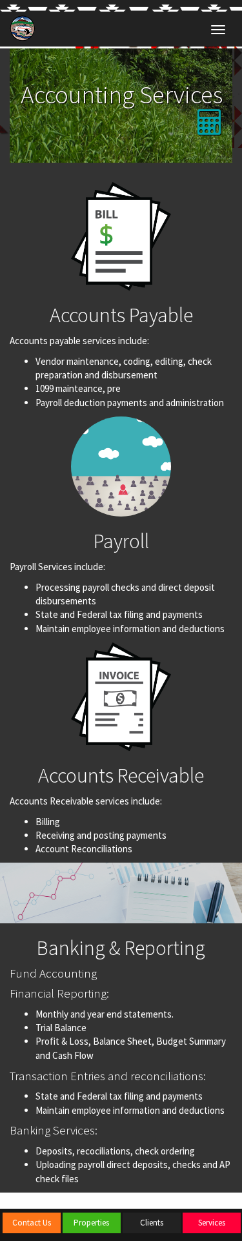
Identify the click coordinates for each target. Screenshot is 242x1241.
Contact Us (31, 1222)
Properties (91, 1222)
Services (211, 1222)
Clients (151, 1222)
